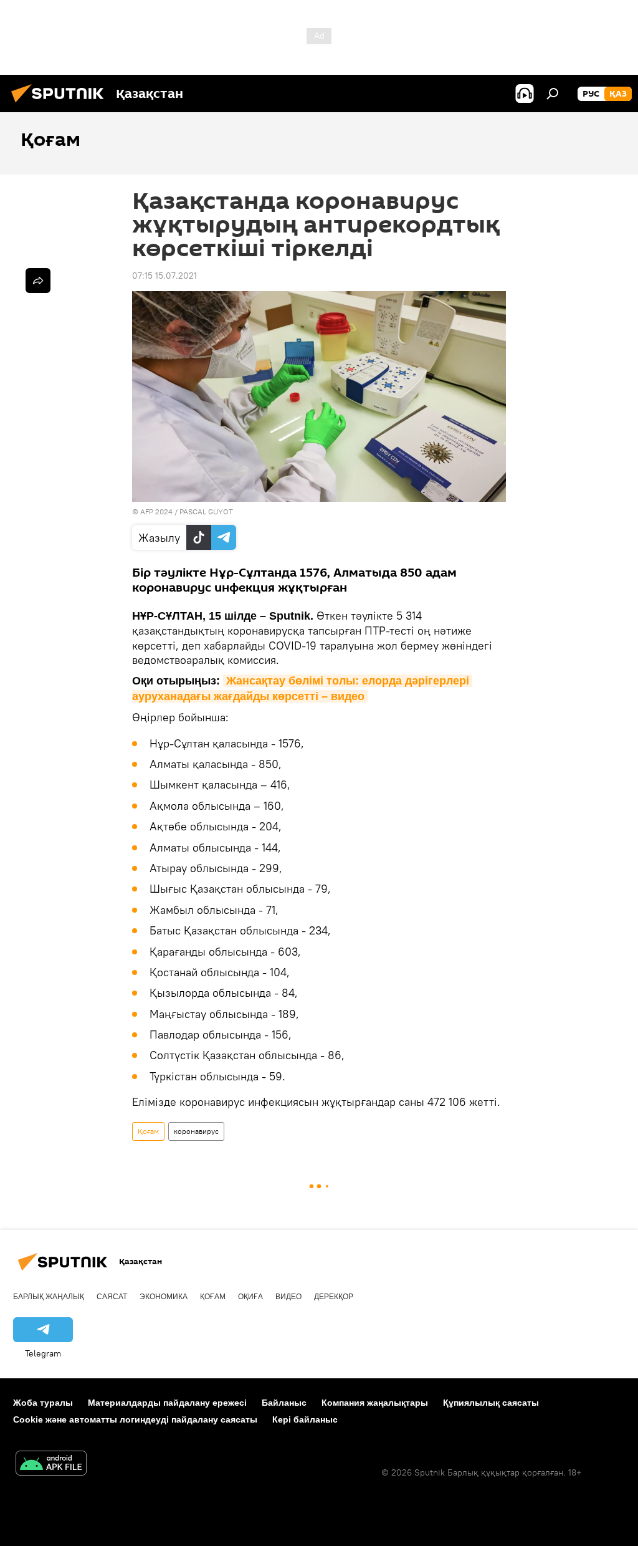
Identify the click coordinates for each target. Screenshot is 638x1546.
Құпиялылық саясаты (491, 1403)
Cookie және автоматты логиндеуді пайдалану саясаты (135, 1419)
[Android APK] (51, 1465)
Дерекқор (333, 1296)
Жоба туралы (43, 1403)
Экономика (164, 1296)
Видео (288, 1296)
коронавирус (196, 1131)
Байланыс (284, 1403)
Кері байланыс (305, 1419)
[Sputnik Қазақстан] (61, 104)
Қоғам (148, 1131)
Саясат (112, 1296)
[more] (38, 280)
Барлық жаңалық (48, 1296)
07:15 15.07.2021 (164, 275)
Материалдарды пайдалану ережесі (167, 1403)
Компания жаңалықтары (374, 1403)
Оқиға (250, 1296)
